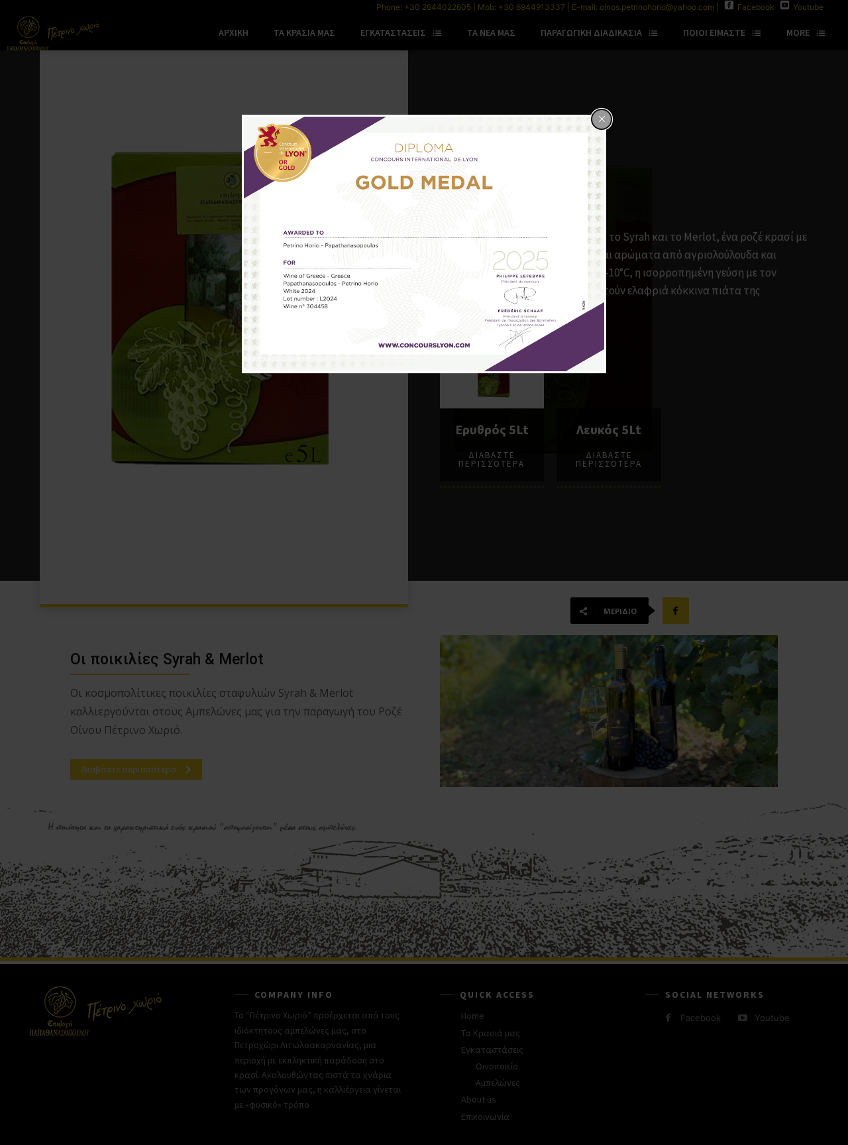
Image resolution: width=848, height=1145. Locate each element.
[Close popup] (601, 119)
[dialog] (424, 244)
